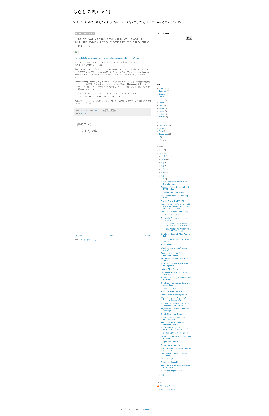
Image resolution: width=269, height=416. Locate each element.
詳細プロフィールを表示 (166, 389)
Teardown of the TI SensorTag (172, 192)
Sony (161, 131)
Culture (162, 97)
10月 (163, 159)
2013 (161, 153)
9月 (162, 163)
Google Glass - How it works (172, 314)
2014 (161, 150)
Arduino (162, 88)
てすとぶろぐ (165, 386)
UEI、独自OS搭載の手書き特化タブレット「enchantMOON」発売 (176, 230)
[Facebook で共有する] (112, 110)
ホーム (112, 236)
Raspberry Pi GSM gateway (171, 292)
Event (161, 100)
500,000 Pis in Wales (169, 288)
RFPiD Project (166, 245)
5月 (162, 176)
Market (161, 111)
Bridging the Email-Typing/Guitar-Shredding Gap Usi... (173, 323)
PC (160, 120)
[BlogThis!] (106, 110)
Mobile (161, 114)
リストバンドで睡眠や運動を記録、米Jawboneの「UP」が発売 (175, 304)
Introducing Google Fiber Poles (173, 371)
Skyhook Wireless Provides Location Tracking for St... (175, 310)
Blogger (147, 409)
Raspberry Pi (164, 125)
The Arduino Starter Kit (169, 362)
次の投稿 (78, 236)
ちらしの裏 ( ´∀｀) (91, 11)
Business (84, 113)
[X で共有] (109, 110)
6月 (162, 172)
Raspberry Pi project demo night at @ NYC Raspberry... (175, 188)
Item (160, 105)
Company (162, 94)
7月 (162, 169)
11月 (163, 156)
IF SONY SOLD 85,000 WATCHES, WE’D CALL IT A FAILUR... (174, 329)
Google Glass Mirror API (170, 342)
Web (161, 140)
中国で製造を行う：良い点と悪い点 (174, 333)
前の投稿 (147, 236)
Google (162, 103)
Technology (163, 134)
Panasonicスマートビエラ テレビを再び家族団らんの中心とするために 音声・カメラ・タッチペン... (176, 206)
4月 (162, 179)
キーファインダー (168, 359)
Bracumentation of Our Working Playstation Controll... (173, 254)
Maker (161, 108)
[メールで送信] (104, 110)
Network (162, 117)
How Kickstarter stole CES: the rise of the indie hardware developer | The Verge (107, 58)
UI (160, 137)
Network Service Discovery (171, 345)
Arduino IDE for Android (170, 269)
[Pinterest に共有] (114, 110)
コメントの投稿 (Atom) (87, 240)
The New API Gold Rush (170, 215)
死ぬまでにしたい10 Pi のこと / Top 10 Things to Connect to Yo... (175, 299)
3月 (162, 375)
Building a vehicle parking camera (174, 295)
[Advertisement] (113, 213)
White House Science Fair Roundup (174, 212)
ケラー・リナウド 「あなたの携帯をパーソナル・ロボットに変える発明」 (176, 224)
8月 (162, 166)
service (161, 128)
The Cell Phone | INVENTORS (172, 201)
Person (161, 123)
